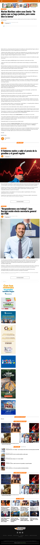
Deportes (20, 536)
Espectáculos (16, 535)
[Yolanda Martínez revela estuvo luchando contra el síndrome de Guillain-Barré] (10, 443)
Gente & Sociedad (33, 535)
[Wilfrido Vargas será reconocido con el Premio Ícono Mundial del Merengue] (34, 438)
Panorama (10, 535)
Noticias (5, 535)
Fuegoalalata (7, 23)
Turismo (22, 535)
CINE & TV (26, 535)
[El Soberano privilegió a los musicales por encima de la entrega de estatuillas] (6, 428)
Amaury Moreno (23, 542)
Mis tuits (2, 418)
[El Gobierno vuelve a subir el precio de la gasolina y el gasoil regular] (34, 428)
